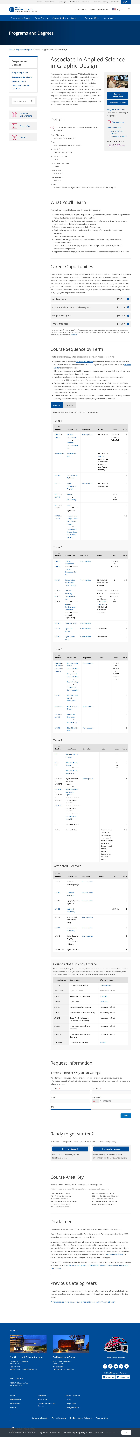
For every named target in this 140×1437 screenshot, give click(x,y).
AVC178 (57, 629)
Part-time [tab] (69, 405)
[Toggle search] (129, 9)
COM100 (58, 663)
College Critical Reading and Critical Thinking (70, 582)
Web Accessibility (102, 1418)
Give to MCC (115, 2)
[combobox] (119, 9)
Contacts (97, 2)
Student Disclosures (73, 1395)
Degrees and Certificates (22, 77)
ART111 (57, 494)
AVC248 (57, 714)
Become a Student (118, 102)
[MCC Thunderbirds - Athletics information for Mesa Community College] (116, 1345)
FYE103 (57, 519)
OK (126, 1432)
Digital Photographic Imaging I (71, 486)
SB (56, 754)
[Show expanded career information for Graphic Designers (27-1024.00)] (127, 315)
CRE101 (57, 580)
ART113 (57, 505)
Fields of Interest (19, 81)
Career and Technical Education (20, 87)
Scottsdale (103, 996)
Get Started (81, 9)
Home (11, 50)
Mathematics (59, 453)
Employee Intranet (72, 1408)
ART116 (57, 497)
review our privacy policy (75, 1432)
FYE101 (57, 516)
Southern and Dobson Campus (26, 1357)
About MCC (108, 18)
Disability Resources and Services (46, 1405)
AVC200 (57, 928)
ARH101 (57, 591)
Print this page (117, 122)
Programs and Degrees (21, 18)
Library (105, 2)
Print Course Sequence (119, 136)
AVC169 (57, 623)
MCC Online (16, 1378)
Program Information (116, 109)
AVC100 (57, 475)
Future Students (42, 18)
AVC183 (57, 637)
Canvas (39, 2)
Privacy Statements (59, 1418)
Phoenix (103, 1042)
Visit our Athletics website (116, 1358)
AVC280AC (58, 789)
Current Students (60, 18)
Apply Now (125, 2)
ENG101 (57, 435)
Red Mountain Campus (65, 1357)
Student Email (86, 2)
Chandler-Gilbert (105, 985)
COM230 (58, 671)
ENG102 (57, 561)
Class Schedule (74, 2)
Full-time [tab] (56, 405)
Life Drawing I (71, 500)
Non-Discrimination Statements (80, 1418)
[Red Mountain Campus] (71, 1345)
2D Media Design (71, 623)
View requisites (87, 435)
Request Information (99, 9)
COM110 (58, 666)
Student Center (49, 2)
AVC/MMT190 (59, 706)
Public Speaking (72, 682)
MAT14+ (101, 456)
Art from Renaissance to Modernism (70, 607)
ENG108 (57, 566)
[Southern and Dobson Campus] (28, 1345)
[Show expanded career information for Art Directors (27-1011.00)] (127, 299)
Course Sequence (114, 127)
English (120, 9)
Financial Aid (42, 1399)
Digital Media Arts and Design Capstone (72, 792)
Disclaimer (74, 335)
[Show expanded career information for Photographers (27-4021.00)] (127, 324)
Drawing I (70, 494)
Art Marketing (72, 722)
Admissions (42, 1395)
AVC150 (57, 909)
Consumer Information (40, 1418)
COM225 (58, 668)
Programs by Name (20, 72)
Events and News (92, 18)
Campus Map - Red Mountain (63, 1369)
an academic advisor (84, 361)
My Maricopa (62, 2)
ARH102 (57, 596)
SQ (56, 765)
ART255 (57, 717)
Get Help (13, 1408)
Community (76, 18)
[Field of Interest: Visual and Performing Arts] (117, 145)
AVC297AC (58, 805)
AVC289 (57, 893)
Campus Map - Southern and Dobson (23, 1369)
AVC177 (57, 483)
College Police (71, 1404)
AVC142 (57, 695)
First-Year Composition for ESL (72, 445)
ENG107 (57, 437)
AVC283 (57, 728)
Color (68, 505)
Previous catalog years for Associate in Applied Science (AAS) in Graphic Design (83, 1302)
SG (56, 762)
